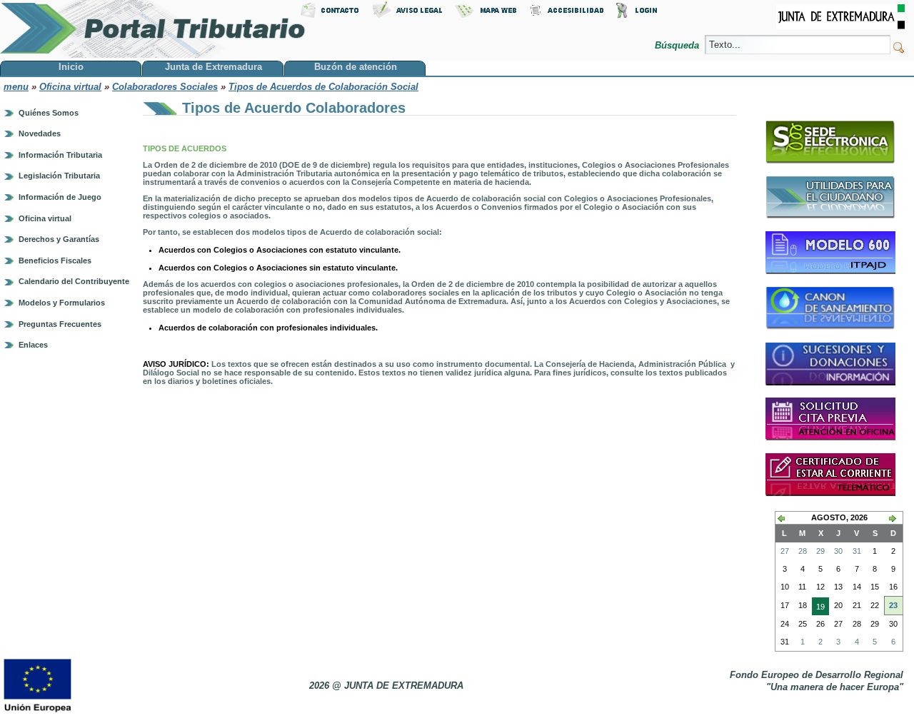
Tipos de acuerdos (185, 148)
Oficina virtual (70, 86)
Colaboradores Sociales (165, 86)
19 (818, 608)
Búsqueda (678, 45)
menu (16, 86)
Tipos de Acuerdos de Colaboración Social (323, 86)
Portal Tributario (153, 29)
